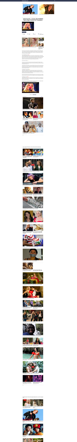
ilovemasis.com (25, 0)
